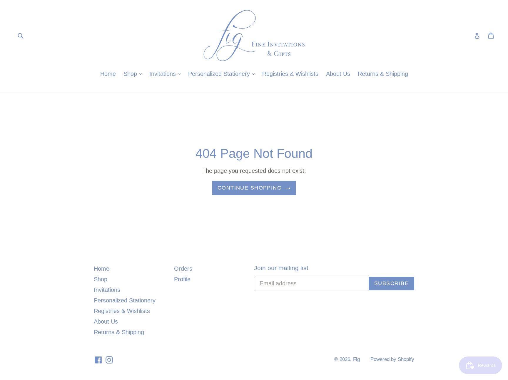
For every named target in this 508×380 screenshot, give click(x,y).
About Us (338, 74)
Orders (183, 268)
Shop (134, 73)
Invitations (166, 73)
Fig (356, 359)
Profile (182, 279)
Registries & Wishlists (290, 74)
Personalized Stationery (223, 73)
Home (108, 74)
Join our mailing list (281, 268)
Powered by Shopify (392, 359)
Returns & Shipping (383, 74)
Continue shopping (250, 188)
